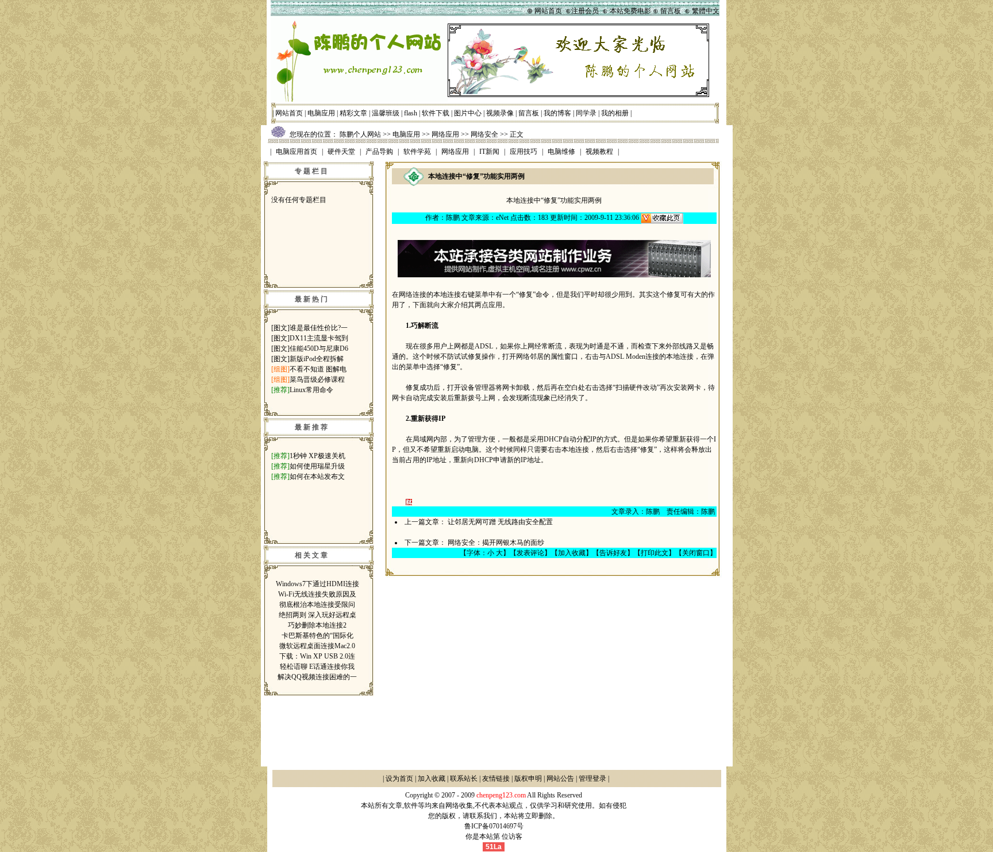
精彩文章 (353, 113)
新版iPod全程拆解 (317, 359)
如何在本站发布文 (317, 477)
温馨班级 (385, 113)
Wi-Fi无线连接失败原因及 (317, 594)
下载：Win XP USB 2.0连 (317, 656)
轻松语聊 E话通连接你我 (317, 667)
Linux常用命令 (311, 390)
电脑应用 (321, 113)
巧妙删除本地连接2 (317, 625)
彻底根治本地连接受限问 (317, 605)
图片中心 (468, 113)
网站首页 (289, 113)
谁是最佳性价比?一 (319, 328)
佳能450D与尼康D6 (319, 348)
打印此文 (654, 553)
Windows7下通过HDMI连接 (317, 584)
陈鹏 (453, 218)
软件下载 (435, 113)
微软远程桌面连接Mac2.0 (317, 646)
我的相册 (615, 113)
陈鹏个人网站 (360, 134)
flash (410, 113)
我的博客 (557, 113)
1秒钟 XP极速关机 (317, 456)
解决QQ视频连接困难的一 (317, 677)
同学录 (586, 113)
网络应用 (445, 134)
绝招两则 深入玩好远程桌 (317, 615)
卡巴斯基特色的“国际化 (317, 636)
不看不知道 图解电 (318, 369)
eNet (502, 218)
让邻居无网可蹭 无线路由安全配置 (500, 522)
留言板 (528, 113)
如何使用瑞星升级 (317, 466)
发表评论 (530, 553)
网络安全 (484, 134)
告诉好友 (613, 553)
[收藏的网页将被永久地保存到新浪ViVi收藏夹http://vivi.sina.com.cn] (662, 218)
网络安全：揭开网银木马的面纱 (496, 543)
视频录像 (500, 113)
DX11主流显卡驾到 (319, 338)
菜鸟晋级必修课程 (317, 379)
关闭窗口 (696, 553)
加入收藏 (572, 553)
